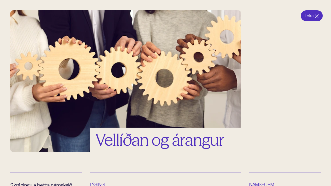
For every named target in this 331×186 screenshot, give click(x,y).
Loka (309, 15)
